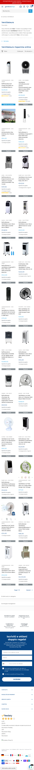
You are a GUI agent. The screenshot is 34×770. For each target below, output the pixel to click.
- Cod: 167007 (25, 565)
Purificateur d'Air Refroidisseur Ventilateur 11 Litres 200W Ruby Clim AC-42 (25, 266)
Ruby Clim (21, 175)
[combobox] (5, 664)
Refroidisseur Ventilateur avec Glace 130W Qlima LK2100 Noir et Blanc (8, 225)
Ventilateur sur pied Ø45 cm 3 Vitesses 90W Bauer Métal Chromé (25, 397)
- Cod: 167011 (8, 393)
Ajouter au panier (8, 104)
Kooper (21, 306)
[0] (31, 6)
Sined (3, 350)
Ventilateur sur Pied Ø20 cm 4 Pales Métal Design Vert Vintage (25, 485)
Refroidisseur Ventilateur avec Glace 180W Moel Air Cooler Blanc (25, 225)
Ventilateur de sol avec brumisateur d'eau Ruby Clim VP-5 (25, 179)
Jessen (3, 393)
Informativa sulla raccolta (8, 768)
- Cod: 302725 (8, 175)
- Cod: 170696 (25, 350)
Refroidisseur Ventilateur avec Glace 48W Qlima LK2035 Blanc (25, 354)
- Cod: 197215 (27, 175)
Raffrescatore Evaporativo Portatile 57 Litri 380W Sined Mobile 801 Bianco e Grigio (8, 355)
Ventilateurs (11, 16)
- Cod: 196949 (26, 522)
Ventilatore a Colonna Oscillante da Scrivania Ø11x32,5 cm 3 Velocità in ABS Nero (8, 313)
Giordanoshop (6, 80)
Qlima (3, 220)
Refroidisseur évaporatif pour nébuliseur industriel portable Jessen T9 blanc (25, 571)
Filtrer (5, 51)
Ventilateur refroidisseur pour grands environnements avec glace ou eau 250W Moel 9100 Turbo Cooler (25, 87)
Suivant (28, 590)
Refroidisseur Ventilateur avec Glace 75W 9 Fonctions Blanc (8, 570)
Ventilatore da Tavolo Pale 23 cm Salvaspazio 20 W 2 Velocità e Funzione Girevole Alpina (8, 442)
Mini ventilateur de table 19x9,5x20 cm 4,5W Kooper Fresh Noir (24, 311)
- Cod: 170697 (8, 220)
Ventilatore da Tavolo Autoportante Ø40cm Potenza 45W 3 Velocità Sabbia (8, 528)
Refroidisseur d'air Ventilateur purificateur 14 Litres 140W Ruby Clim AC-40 (25, 441)
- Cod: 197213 (27, 436)
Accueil (3, 16)
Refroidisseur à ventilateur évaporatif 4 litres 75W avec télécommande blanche (8, 269)
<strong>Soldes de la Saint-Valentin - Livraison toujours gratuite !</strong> (17, 2)
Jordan (21, 522)
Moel (20, 80)
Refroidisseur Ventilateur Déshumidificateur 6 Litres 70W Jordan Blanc (24, 527)
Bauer (20, 393)
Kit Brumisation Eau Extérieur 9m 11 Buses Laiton (8, 134)
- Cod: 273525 (8, 350)
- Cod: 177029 (25, 220)
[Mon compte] (24, 6)
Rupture (25, 104)
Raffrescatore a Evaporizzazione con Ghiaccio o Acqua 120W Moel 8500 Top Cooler (8, 181)
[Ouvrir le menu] (2, 7)
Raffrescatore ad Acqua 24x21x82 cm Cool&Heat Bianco (7, 85)
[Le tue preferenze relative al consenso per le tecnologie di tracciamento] (31, 767)
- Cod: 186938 (25, 80)
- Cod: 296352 (8, 436)
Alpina (3, 436)
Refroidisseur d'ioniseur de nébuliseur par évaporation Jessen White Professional (7, 399)
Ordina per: (20, 51)
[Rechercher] (30, 11)
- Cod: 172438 (25, 393)
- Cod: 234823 (26, 306)
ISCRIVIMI (16, 679)
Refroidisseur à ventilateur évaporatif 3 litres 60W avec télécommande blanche (25, 136)
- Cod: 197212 (10, 480)
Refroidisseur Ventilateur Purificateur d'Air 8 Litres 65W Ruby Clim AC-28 (8, 485)
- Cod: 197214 (27, 262)
